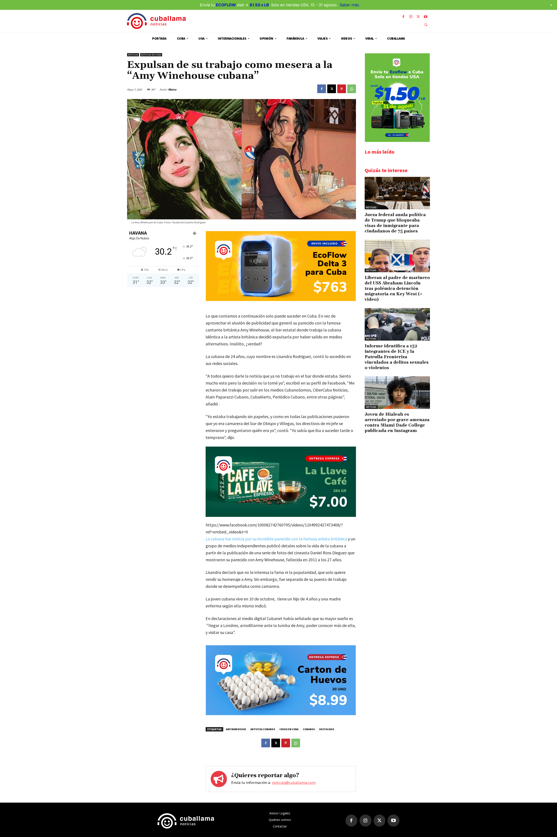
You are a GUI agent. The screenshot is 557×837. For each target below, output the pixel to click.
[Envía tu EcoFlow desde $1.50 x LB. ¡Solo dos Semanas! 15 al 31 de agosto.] (397, 141)
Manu (172, 89)
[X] (418, 16)
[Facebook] (403, 16)
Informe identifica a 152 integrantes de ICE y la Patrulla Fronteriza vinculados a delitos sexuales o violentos (397, 356)
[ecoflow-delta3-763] (281, 300)
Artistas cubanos (262, 729)
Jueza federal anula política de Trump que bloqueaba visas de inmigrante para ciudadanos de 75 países (395, 223)
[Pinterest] (341, 88)
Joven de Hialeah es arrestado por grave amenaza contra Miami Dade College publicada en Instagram (397, 422)
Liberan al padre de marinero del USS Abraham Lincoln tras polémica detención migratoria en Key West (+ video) (397, 288)
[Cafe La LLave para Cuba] (281, 482)
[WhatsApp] (351, 88)
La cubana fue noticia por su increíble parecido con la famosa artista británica (277, 538)
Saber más (349, 5)
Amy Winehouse (236, 729)
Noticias (133, 54)
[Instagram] (410, 16)
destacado (326, 729)
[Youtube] (425, 16)
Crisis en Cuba (289, 729)
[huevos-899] (281, 714)
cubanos (309, 729)
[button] (426, 24)
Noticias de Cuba (151, 54)
